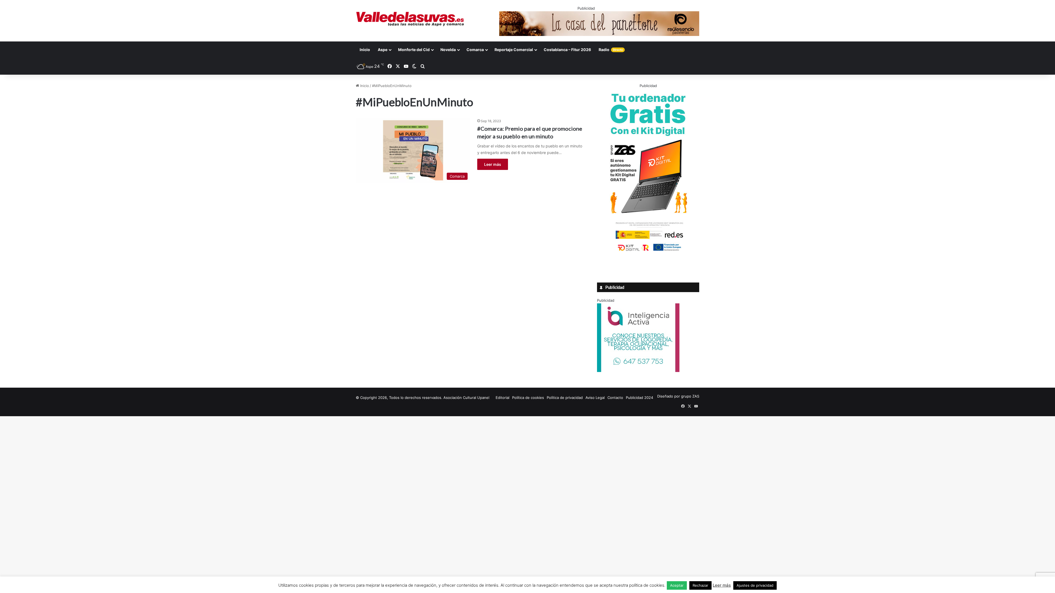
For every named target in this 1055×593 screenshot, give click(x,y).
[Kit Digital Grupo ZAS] (648, 252)
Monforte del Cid (414, 49)
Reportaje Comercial (514, 49)
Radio (611, 49)
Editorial (502, 397)
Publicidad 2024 (639, 397)
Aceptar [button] (677, 585)
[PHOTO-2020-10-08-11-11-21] (638, 370)
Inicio (365, 49)
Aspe (382, 49)
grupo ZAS (690, 396)
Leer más (492, 164)
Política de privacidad (565, 397)
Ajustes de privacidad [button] (755, 585)
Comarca (475, 49)
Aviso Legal (595, 397)
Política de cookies (528, 397)
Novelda (448, 49)
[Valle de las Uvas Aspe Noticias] (410, 19)
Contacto (615, 397)
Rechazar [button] (700, 585)
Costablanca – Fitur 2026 (567, 49)
